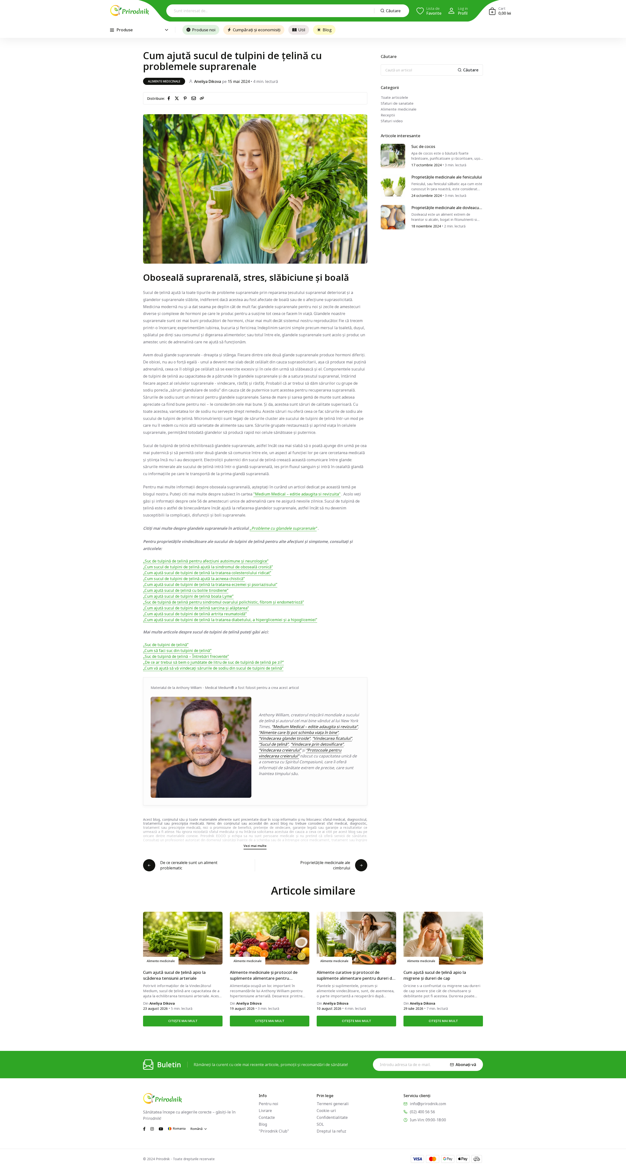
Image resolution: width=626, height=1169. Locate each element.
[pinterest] (186, 98)
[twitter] (178, 98)
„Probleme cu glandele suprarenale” (283, 528)
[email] (194, 98)
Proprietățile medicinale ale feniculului (446, 177)
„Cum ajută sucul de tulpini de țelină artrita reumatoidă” (195, 614)
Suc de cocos (423, 146)
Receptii (388, 114)
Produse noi (203, 30)
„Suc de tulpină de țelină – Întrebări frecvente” (186, 656)
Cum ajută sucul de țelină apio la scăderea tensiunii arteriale (174, 975)
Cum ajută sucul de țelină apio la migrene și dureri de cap (434, 975)
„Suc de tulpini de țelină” (166, 644)
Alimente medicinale (164, 81)
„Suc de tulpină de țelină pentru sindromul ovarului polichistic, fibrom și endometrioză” (223, 602)
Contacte (267, 1117)
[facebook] (170, 98)
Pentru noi (268, 1103)
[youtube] (161, 1128)
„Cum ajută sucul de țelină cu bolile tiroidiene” (185, 590)
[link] (202, 98)
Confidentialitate (332, 1117)
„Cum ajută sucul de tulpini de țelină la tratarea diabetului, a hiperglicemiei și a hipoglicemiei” (230, 619)
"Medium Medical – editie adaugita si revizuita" (297, 494)
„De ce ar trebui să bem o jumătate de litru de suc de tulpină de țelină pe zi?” (213, 662)
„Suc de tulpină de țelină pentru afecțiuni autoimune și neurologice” (205, 561)
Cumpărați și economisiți (256, 30)
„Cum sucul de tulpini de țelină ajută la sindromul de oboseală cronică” (208, 567)
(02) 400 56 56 (422, 1111)
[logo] (129, 10)
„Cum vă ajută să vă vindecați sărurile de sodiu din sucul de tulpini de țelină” (213, 668)
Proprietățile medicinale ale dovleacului (446, 208)
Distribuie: (156, 98)
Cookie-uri (326, 1110)
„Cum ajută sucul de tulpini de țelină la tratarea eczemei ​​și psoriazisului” (210, 584)
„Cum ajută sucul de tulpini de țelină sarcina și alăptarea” (196, 608)
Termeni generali (333, 1103)
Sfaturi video (392, 120)
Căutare (393, 10)
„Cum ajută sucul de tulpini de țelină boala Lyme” (188, 596)
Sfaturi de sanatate (397, 103)
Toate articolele (394, 97)
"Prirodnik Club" (274, 1131)
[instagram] (152, 1128)
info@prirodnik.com (428, 1103)
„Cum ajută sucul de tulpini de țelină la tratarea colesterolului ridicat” (207, 572)
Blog (327, 30)
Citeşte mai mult (183, 1021)
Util (301, 30)
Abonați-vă (466, 1064)
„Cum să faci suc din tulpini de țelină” (177, 650)
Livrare (265, 1110)
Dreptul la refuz (331, 1131)
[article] (393, 155)
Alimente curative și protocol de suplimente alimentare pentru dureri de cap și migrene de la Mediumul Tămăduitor (355, 975)
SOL (320, 1124)
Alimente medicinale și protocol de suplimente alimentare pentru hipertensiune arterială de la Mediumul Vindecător (268, 975)
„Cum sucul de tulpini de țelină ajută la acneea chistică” (194, 578)
